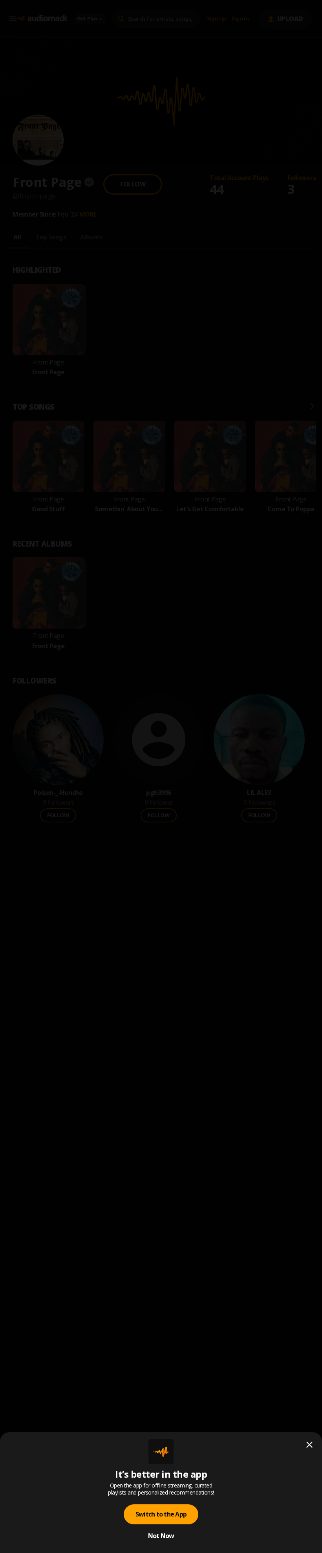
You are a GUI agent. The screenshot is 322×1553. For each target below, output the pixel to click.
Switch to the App (161, 1514)
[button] (161, 776)
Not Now (161, 1535)
